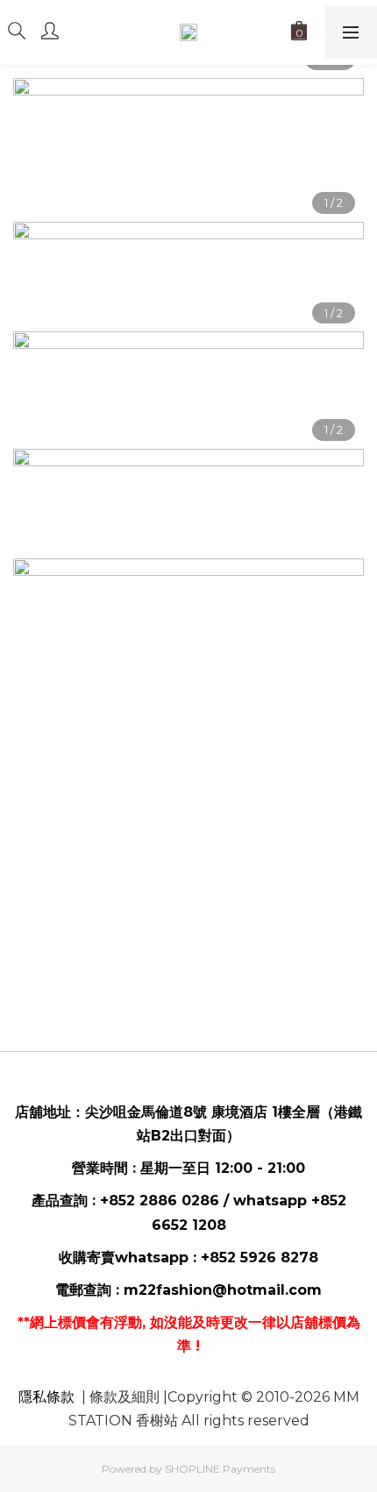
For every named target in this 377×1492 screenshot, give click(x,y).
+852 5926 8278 (259, 1257)
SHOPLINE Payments (220, 1468)
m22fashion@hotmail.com (223, 1290)
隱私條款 (46, 1397)
